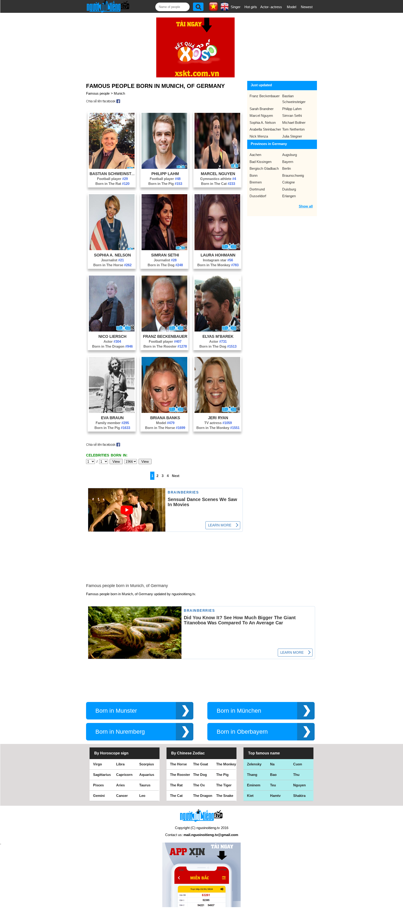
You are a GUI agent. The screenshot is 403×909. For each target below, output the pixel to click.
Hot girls (250, 7)
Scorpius (146, 764)
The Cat (176, 796)
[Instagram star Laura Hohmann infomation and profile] (217, 249)
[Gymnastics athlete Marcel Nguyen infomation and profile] (217, 167)
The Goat (200, 764)
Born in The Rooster (165, 346)
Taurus (144, 785)
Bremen (256, 182)
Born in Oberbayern (242, 732)
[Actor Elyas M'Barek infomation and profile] (217, 330)
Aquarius (146, 775)
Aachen (255, 155)
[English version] (224, 9)
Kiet (250, 796)
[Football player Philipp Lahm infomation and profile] (164, 167)
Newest (307, 7)
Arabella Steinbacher (265, 129)
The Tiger (224, 785)
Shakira (299, 796)
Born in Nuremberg (120, 732)
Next (175, 476)
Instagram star (218, 260)
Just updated (261, 85)
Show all (306, 206)
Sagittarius (102, 775)
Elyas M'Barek (217, 336)
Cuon (297, 764)
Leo (142, 796)
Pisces (98, 785)
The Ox (199, 785)
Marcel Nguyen (218, 174)
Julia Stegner (292, 136)
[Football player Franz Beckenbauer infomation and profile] (164, 330)
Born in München (239, 711)
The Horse (178, 764)
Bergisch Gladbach (264, 168)
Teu (273, 785)
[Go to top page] (398, 904)
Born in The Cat (218, 184)
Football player (112, 179)
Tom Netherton (293, 129)
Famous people (98, 93)
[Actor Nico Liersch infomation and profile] (112, 330)
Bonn (253, 175)
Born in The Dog (165, 265)
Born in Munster (116, 711)
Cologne (288, 182)
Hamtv (275, 796)
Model (291, 7)
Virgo (97, 764)
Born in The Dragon (112, 346)
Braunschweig (293, 175)
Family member (112, 423)
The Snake (224, 796)
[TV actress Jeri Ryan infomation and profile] (217, 412)
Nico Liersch (112, 336)
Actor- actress (271, 7)
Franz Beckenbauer (165, 336)
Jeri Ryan (218, 418)
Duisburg (289, 189)
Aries (120, 785)
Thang (252, 775)
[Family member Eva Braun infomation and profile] (112, 412)
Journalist (112, 260)
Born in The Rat (112, 184)
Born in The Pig (165, 184)
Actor (112, 341)
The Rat (176, 785)
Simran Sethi (165, 255)
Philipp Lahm (165, 174)
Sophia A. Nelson (112, 255)
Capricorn (124, 775)
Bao (273, 775)
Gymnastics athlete (218, 179)
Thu (296, 775)
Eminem (253, 785)
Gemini (99, 796)
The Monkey (226, 764)
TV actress (218, 423)
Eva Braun (112, 418)
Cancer (122, 796)
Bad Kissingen (260, 162)
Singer (235, 7)
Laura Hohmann (218, 255)
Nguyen (299, 785)
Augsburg (289, 155)
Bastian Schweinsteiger (112, 174)
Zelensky (254, 764)
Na (272, 764)
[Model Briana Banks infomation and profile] (164, 412)
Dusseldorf (258, 196)
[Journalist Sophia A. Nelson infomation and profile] (112, 249)
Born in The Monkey (218, 265)
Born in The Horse (112, 265)
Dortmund (257, 189)
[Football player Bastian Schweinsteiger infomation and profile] (112, 167)
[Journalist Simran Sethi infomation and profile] (164, 249)
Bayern (287, 162)
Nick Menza (259, 136)
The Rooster (180, 775)
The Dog (200, 775)
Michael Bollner (294, 122)
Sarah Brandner (262, 109)
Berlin (286, 168)
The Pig (222, 775)
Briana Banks (165, 418)
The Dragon (202, 796)
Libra (120, 764)
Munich (119, 93)
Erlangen (289, 196)
